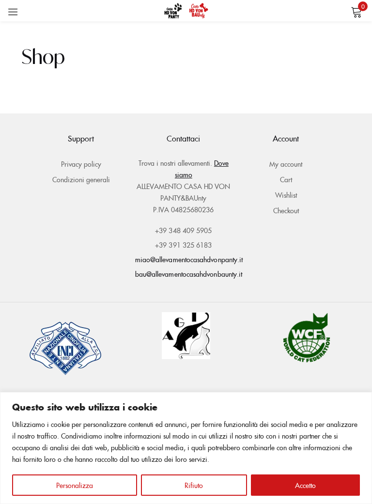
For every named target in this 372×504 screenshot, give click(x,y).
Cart (286, 179)
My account (285, 164)
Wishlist (286, 195)
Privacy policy (81, 164)
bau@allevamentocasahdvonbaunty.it (189, 274)
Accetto (305, 485)
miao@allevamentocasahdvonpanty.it (189, 259)
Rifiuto (194, 485)
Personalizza (74, 485)
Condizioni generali (81, 179)
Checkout (286, 210)
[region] (186, 448)
